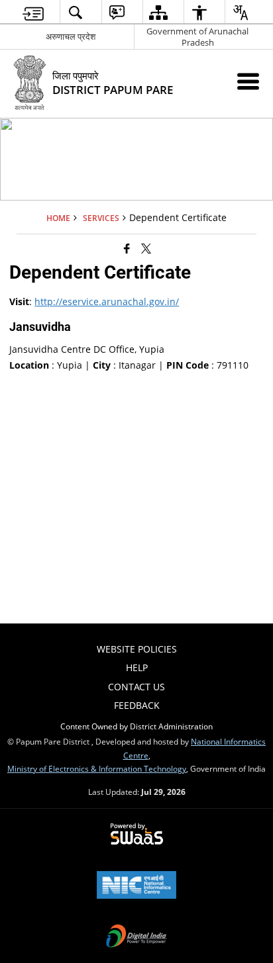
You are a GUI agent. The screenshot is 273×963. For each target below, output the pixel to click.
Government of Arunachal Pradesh (197, 36)
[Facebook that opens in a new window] (127, 248)
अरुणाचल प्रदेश (70, 36)
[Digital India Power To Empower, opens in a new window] (136, 937)
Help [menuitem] (137, 667)
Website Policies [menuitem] (137, 649)
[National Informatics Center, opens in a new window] (136, 886)
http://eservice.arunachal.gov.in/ (106, 301)
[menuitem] (33, 12)
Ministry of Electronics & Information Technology (96, 768)
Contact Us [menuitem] (136, 686)
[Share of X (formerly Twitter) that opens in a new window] (146, 248)
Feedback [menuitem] (137, 705)
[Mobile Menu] (248, 81)
